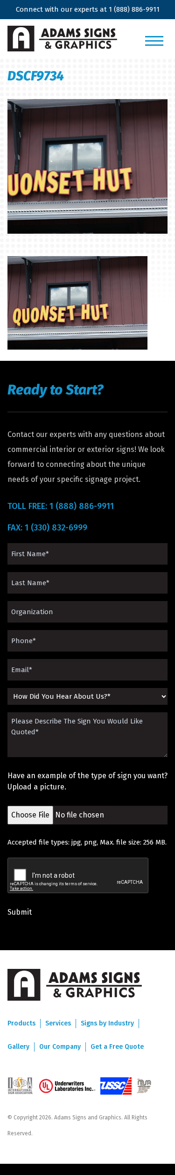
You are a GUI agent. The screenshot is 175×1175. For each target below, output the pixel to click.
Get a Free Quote (117, 1047)
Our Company (60, 1047)
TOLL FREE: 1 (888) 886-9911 (60, 506)
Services (58, 1023)
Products (21, 1023)
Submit (19, 912)
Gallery (18, 1047)
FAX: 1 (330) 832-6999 (47, 528)
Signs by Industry (107, 1023)
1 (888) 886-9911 (134, 9)
